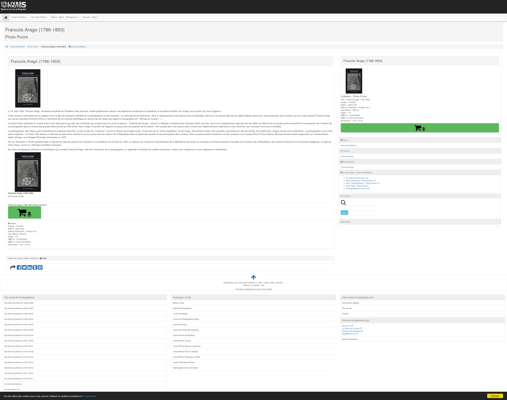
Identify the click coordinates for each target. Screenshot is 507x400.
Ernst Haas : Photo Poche (357, 185)
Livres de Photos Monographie (186, 329)
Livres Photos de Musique (184, 335)
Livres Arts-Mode (180, 313)
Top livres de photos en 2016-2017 (18, 346)
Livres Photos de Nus (182, 340)
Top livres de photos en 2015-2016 (18, 351)
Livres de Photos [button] (18, 17)
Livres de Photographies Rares (186, 319)
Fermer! (495, 395)
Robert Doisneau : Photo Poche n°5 (361, 180)
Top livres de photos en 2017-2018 (18, 340)
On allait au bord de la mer (357, 178)
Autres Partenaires (350, 339)
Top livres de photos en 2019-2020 (18, 329)
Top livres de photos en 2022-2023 (18, 319)
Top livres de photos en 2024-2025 (18, 308)
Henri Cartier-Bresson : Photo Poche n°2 (363, 183)
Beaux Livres (178, 302)
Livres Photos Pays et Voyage (185, 351)
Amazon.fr (346, 325)
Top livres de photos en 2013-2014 (18, 362)
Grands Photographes (182, 308)
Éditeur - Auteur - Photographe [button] (64, 17)
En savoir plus (89, 396)
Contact (345, 313)
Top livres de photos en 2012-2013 (18, 367)
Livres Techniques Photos (184, 362)
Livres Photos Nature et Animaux (187, 346)
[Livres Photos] (13, 6)
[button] (24, 212)
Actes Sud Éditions (78, 46)
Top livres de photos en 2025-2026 (18, 302)
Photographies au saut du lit (357, 188)
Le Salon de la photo (351, 328)
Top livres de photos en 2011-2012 (18, 373)
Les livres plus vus (11, 389)
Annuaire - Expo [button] (89, 17)
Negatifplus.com (349, 333)
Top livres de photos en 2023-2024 (18, 313)
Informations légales (350, 302)
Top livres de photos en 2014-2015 (18, 357)
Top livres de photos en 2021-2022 (18, 324)
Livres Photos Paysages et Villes (186, 357)
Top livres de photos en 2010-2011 (18, 378)
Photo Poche (32, 46)
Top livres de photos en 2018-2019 (18, 335)
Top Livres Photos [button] (38, 17)
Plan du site (347, 308)
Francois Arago (347, 156)
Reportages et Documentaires (185, 367)
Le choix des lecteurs (13, 384)
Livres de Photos (18, 46)
